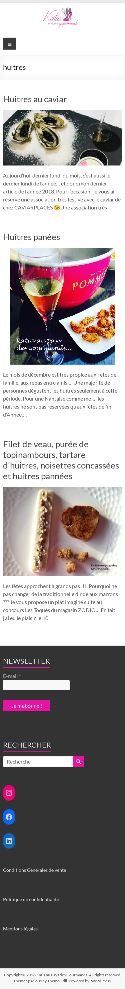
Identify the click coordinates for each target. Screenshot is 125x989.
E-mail (12, 676)
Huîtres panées (31, 236)
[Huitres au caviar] (62, 113)
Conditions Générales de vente (34, 870)
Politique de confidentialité (31, 899)
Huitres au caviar (35, 99)
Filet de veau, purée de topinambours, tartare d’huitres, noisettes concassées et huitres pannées (61, 460)
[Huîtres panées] (62, 251)
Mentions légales (20, 928)
